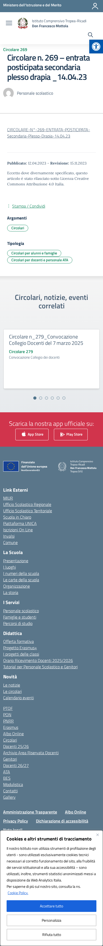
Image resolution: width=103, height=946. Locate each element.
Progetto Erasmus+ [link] (20, 648)
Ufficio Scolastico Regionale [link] (27, 504)
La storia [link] (10, 592)
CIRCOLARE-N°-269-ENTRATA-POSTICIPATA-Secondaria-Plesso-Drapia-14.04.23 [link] (48, 132)
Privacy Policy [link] (15, 821)
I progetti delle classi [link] (21, 654)
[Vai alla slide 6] (63, 398)
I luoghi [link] (9, 567)
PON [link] (7, 714)
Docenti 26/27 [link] (16, 765)
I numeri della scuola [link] (21, 573)
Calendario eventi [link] (18, 697)
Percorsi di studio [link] (17, 623)
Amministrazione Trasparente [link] (30, 812)
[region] (51, 888)
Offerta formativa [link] (18, 641)
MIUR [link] (8, 498)
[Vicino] (97, 834)
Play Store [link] (73, 434)
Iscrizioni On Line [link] (18, 530)
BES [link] (7, 778)
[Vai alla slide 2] (40, 398)
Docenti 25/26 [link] (16, 746)
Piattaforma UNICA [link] (20, 523)
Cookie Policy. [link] (18, 892)
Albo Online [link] (13, 733)
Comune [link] (10, 542)
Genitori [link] (10, 759)
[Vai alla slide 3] (46, 398)
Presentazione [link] (15, 560)
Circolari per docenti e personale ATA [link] (39, 260)
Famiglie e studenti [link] (19, 617)
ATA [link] (6, 772)
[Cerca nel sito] (90, 35)
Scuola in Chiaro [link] (17, 517)
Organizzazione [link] (16, 586)
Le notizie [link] (11, 685)
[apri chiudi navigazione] (9, 23)
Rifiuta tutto (51, 934)
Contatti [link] (10, 791)
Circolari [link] (17, 228)
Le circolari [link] (12, 691)
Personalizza (51, 920)
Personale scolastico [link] (21, 610)
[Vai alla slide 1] (34, 398)
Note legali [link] (12, 830)
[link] (96, 46)
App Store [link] (35, 434)
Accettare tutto (51, 906)
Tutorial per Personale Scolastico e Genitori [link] (40, 667)
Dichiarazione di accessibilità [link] (62, 821)
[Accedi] (95, 6)
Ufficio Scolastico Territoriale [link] (27, 511)
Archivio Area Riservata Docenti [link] (31, 753)
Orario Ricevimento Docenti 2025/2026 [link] (38, 660)
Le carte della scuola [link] (21, 580)
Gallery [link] (9, 797)
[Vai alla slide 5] (58, 398)
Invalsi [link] (9, 536)
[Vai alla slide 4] (52, 398)
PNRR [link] (8, 721)
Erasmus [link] (10, 727)
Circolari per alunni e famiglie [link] (34, 253)
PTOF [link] (8, 708)
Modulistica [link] (13, 784)
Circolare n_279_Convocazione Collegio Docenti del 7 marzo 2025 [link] (46, 339)
